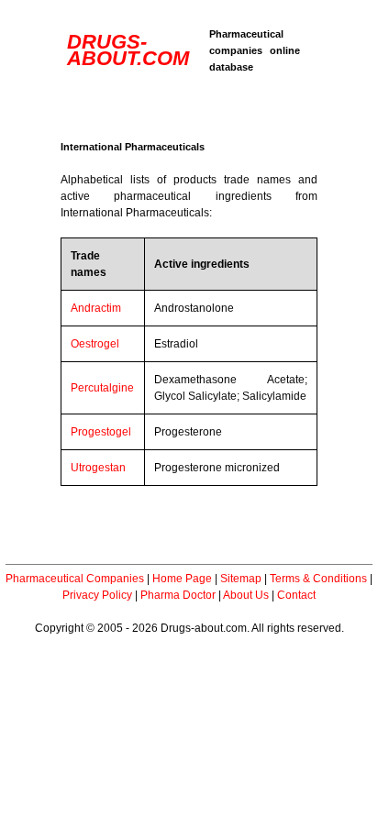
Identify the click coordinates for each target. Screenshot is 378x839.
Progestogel (101, 431)
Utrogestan (98, 467)
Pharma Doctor (178, 595)
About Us (246, 595)
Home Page (182, 578)
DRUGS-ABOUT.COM (128, 50)
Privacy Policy (97, 595)
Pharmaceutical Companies (75, 578)
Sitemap (240, 578)
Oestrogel (95, 343)
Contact (296, 595)
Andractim (96, 308)
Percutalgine (102, 387)
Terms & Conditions (318, 578)
